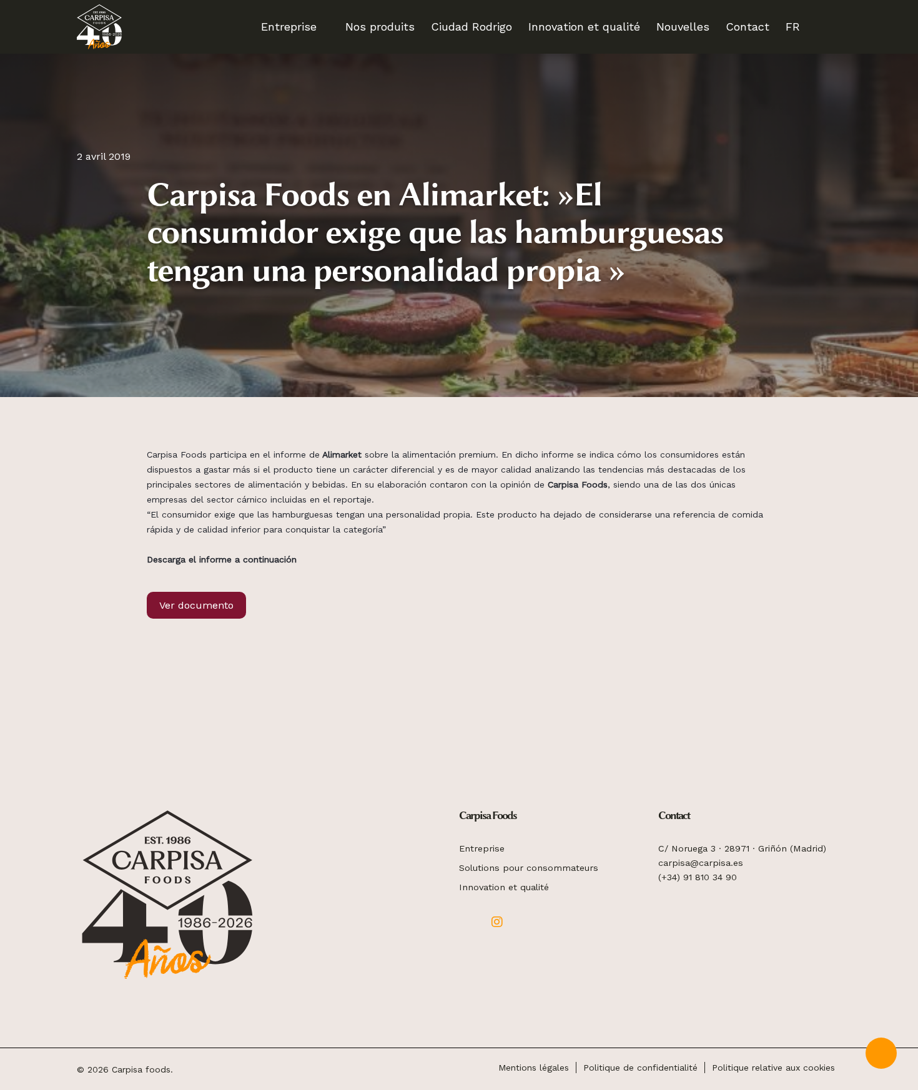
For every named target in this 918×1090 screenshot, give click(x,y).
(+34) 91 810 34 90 (697, 877)
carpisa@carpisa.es (700, 863)
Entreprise (482, 848)
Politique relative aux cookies (773, 1068)
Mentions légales (533, 1068)
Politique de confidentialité (640, 1068)
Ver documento (196, 605)
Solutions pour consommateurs (528, 868)
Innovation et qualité (504, 887)
